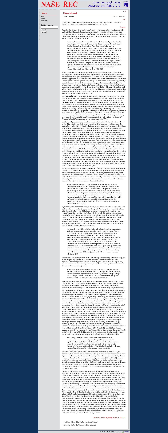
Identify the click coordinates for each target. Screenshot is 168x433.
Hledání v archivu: (47, 25)
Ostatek (122, 27)
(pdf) (124, 19)
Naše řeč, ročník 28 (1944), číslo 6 (105, 418)
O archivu (44, 21)
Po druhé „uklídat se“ (90, 422)
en (123, 11)
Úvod (42, 16)
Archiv (43, 19)
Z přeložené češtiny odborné (86, 425)
